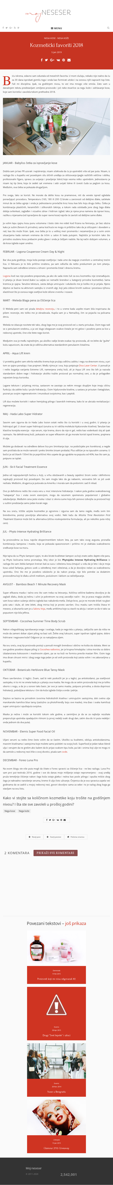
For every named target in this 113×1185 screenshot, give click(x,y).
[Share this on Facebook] (42, 60)
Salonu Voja (39, 608)
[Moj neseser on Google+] (11, 28)
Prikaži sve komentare (55, 853)
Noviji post (35, 837)
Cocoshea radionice (50, 649)
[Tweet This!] (47, 60)
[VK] (59, 60)
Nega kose (50, 38)
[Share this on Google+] (53, 60)
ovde (64, 751)
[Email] (69, 60)
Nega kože (63, 38)
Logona (6, 275)
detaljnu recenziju (45, 308)
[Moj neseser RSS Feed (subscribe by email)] (15, 28)
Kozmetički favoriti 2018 (56, 45)
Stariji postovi (55, 837)
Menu (58, 28)
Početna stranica (77, 837)
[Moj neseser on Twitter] (7, 28)
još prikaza (75, 923)
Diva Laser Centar (88, 365)
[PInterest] (64, 60)
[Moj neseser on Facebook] (3, 28)
